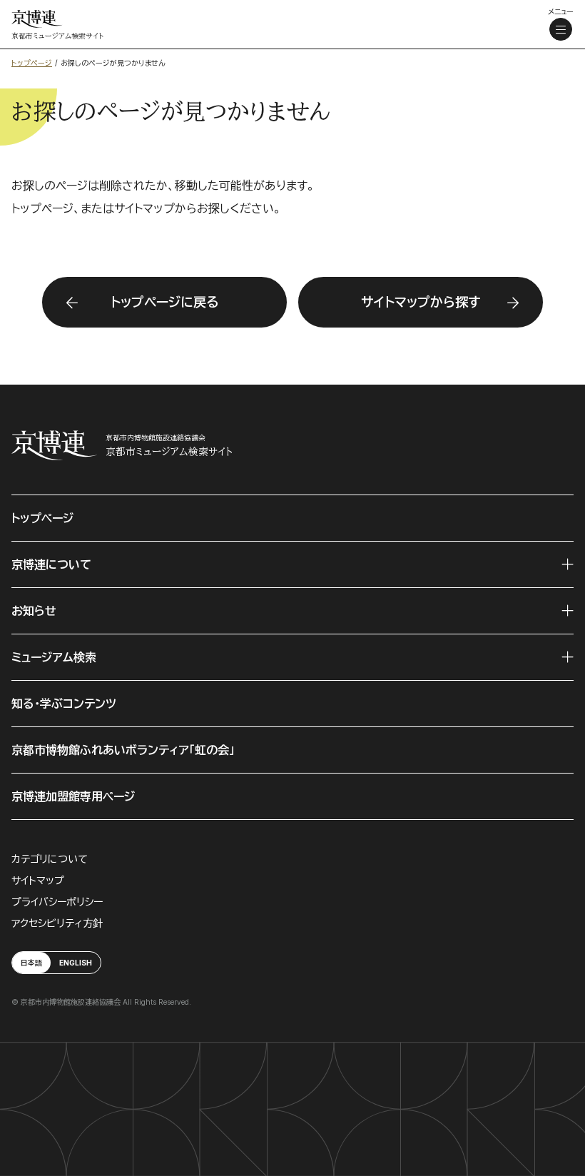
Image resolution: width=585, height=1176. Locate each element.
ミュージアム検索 (53, 657)
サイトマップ (37, 880)
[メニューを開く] (560, 29)
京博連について (51, 564)
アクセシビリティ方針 (57, 923)
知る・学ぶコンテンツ (63, 703)
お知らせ (33, 611)
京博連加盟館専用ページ (73, 796)
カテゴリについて (49, 859)
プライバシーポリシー (57, 902)
